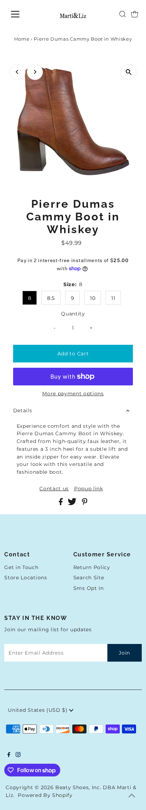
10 (92, 298)
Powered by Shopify (45, 795)
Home (22, 39)
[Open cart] (134, 14)
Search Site (88, 577)
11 (113, 298)
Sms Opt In (88, 588)
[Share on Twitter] (73, 503)
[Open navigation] (22, 14)
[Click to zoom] (128, 72)
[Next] (35, 72)
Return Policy (91, 567)
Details (22, 410)
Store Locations (25, 577)
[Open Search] (122, 14)
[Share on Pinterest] (85, 503)
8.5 (51, 298)
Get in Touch (21, 567)
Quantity (73, 314)
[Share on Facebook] (61, 503)
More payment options (73, 393)
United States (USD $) (38, 710)
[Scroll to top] (132, 796)
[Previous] (18, 72)
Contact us (54, 488)
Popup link (88, 488)
